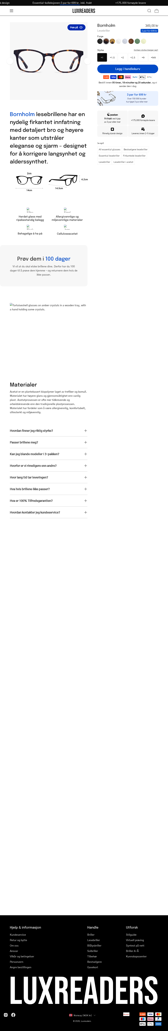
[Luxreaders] (84, 11)
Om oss (14, 945)
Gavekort (92, 967)
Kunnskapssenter (136, 956)
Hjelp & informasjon (25, 927)
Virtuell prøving (135, 940)
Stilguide (131, 934)
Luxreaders (86, 1021)
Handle (92, 927)
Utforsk (132, 927)
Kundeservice (18, 934)
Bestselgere (94, 962)
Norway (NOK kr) (83, 1015)
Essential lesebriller (109, 155)
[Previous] (10, 61)
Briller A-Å (132, 951)
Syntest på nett (135, 945)
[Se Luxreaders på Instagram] (5, 1014)
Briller (90, 934)
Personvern (16, 962)
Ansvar (14, 951)
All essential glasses (109, 149)
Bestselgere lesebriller (135, 149)
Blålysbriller (94, 945)
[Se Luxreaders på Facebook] (13, 1014)
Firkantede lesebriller (134, 155)
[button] (149, 10)
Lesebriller (104, 161)
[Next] (87, 61)
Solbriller (92, 951)
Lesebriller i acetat (123, 161)
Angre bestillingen (20, 967)
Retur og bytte (18, 940)
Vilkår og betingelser (22, 956)
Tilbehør (92, 956)
